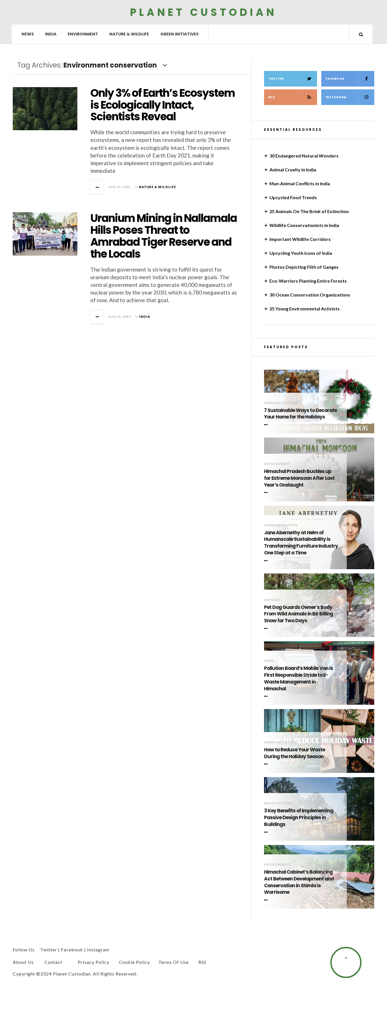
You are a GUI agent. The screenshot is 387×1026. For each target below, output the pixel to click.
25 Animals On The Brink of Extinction (309, 211)
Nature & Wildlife (129, 34)
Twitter (276, 79)
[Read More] (267, 425)
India (50, 34)
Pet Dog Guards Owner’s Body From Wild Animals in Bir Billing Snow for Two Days (298, 614)
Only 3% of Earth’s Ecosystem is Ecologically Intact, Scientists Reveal (162, 104)
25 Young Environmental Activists (304, 308)
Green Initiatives (179, 34)
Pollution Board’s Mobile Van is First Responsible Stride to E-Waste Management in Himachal (298, 678)
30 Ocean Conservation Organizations (309, 294)
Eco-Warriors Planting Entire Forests (308, 280)
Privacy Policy (93, 962)
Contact (53, 962)
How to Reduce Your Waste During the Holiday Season (294, 753)
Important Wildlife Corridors (300, 239)
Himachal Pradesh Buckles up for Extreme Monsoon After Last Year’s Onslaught (299, 478)
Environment (83, 34)
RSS (271, 97)
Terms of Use (173, 962)
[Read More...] (97, 187)
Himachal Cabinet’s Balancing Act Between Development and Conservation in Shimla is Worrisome (299, 882)
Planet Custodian (203, 12)
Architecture (278, 803)
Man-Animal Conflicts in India (299, 183)
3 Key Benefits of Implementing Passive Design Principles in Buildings (298, 818)
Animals (272, 600)
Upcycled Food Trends (293, 197)
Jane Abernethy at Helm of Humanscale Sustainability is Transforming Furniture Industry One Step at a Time (301, 542)
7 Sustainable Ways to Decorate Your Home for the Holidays (300, 414)
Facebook (335, 79)
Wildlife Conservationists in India (304, 225)
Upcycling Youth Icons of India (300, 253)
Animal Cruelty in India (292, 169)
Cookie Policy (134, 962)
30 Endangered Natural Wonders (304, 155)
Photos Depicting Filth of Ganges (304, 267)
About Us (23, 962)
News (28, 34)
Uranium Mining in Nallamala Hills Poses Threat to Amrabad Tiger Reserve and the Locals (163, 236)
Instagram (336, 97)
